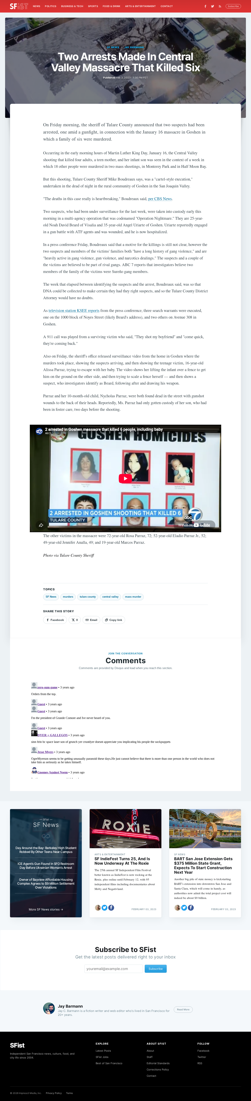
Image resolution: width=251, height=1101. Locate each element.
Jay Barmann (134, 47)
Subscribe (233, 6)
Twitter (201, 1057)
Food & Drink (111, 6)
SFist (17, 1045)
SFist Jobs (102, 1057)
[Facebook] (205, 6)
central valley (110, 596)
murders (68, 596)
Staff (150, 1057)
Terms (69, 1093)
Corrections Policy (158, 1069)
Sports (93, 6)
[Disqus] (125, 730)
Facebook (203, 1050)
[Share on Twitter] (104, 907)
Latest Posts (103, 1050)
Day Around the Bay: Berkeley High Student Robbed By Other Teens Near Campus (45, 850)
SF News (113, 47)
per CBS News (160, 198)
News (36, 6)
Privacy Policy (54, 1093)
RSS (199, 1063)
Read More (183, 1009)
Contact (167, 6)
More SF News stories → (46, 909)
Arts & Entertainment (140, 6)
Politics (50, 6)
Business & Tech (72, 6)
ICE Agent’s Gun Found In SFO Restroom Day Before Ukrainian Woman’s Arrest (46, 866)
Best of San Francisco (109, 1063)
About (150, 1050)
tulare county (88, 596)
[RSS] (221, 6)
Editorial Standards (158, 1063)
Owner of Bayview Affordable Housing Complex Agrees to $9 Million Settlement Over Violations (46, 883)
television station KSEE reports (74, 310)
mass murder (133, 596)
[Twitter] (212, 6)
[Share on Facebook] (111, 907)
